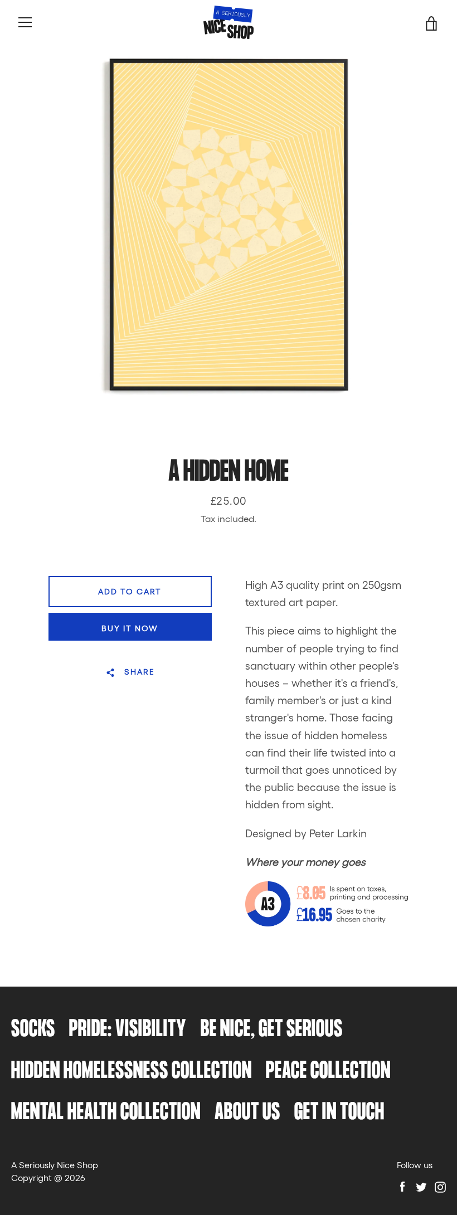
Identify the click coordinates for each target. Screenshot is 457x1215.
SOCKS (33, 1030)
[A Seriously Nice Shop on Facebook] (402, 1185)
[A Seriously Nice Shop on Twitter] (421, 1185)
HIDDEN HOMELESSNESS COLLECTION (131, 1071)
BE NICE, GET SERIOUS (272, 1030)
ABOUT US (247, 1113)
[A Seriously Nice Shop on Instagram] (440, 1185)
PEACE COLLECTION (328, 1071)
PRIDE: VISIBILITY (128, 1030)
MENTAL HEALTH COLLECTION (106, 1113)
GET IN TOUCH (339, 1113)
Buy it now (129, 628)
